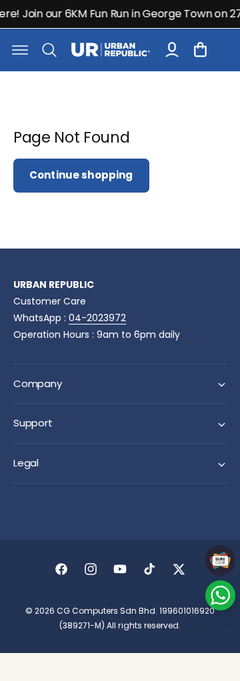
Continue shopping (81, 175)
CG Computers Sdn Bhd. (108, 610)
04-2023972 (97, 318)
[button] (20, 50)
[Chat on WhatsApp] (220, 595)
